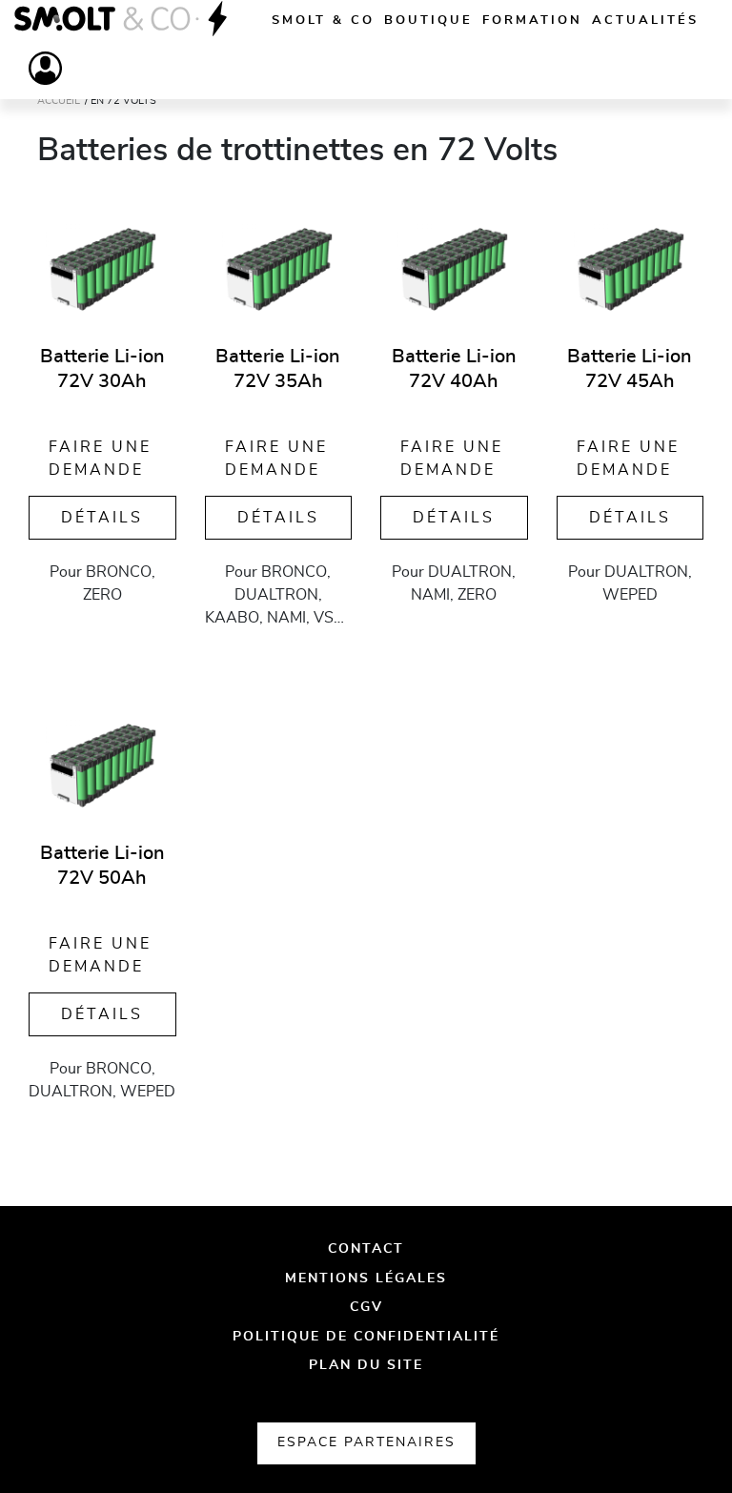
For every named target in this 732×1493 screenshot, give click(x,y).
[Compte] (45, 68)
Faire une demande (100, 459)
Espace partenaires (366, 1442)
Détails (102, 517)
